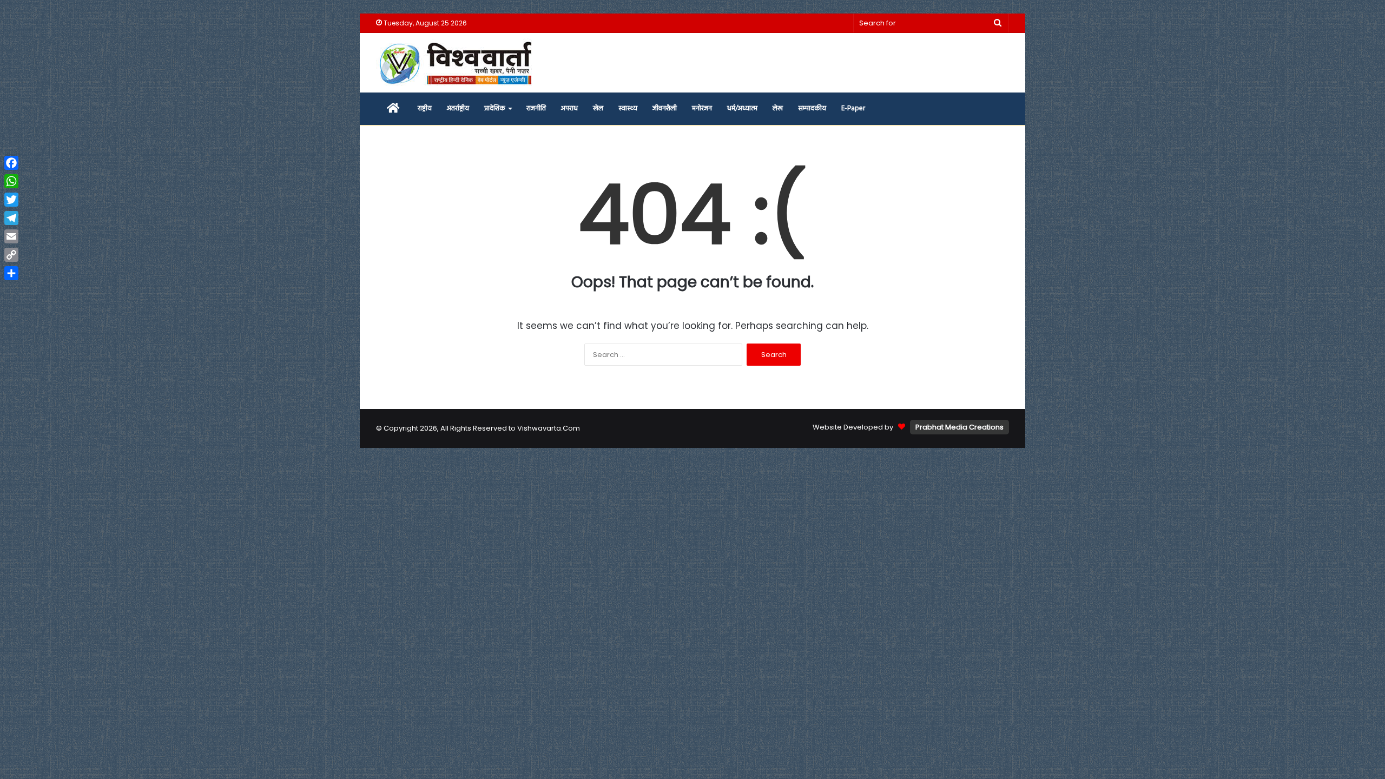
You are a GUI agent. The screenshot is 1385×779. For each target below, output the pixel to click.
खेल (598, 108)
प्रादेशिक (494, 108)
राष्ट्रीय (425, 108)
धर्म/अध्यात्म (742, 108)
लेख (778, 108)
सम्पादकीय (812, 108)
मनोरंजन (702, 108)
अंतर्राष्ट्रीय (458, 108)
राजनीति (536, 108)
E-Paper (853, 108)
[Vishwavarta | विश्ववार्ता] (457, 62)
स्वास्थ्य (627, 108)
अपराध (569, 108)
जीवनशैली (664, 108)
